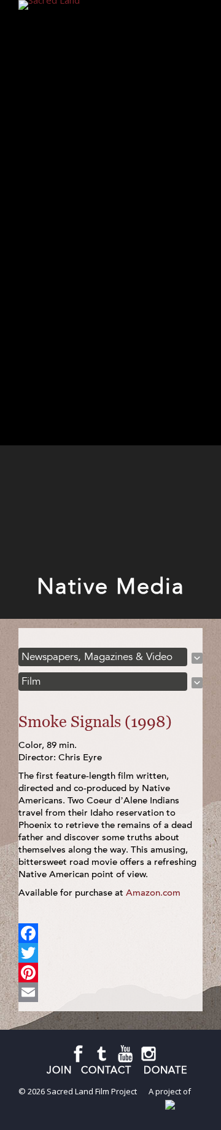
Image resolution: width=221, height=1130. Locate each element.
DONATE (165, 1070)
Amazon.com (153, 892)
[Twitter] (110, 953)
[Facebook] (110, 933)
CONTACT (107, 1070)
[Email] (110, 992)
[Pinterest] (110, 972)
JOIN (59, 1070)
